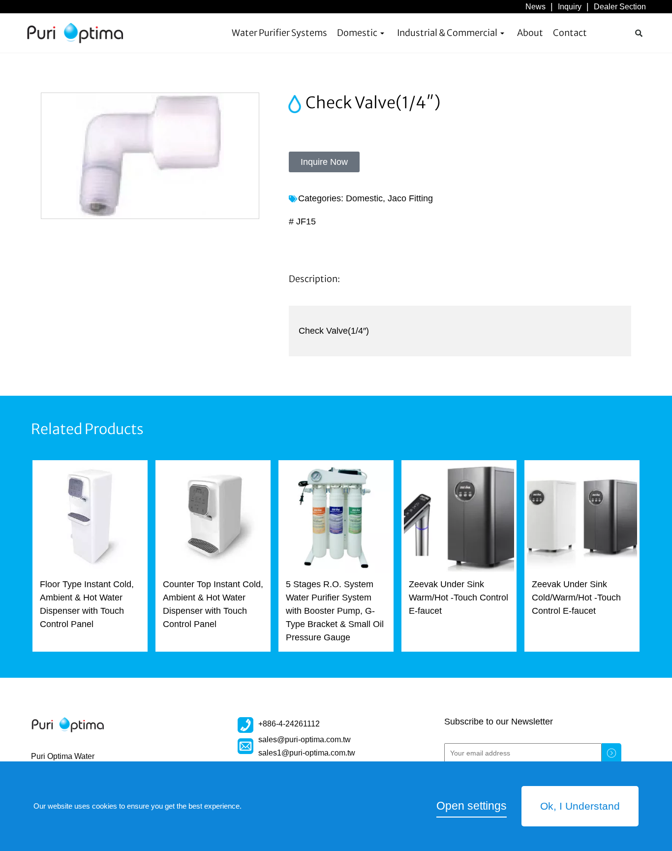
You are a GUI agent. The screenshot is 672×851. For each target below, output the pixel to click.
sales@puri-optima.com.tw (304, 739)
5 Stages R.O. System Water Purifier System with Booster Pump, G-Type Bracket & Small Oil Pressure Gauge (335, 610)
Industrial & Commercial (447, 32)
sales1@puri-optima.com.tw (306, 752)
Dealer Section (620, 6)
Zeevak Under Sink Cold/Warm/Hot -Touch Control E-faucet (576, 597)
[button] (638, 33)
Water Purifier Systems (279, 32)
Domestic (357, 32)
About (530, 32)
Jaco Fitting (410, 198)
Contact (570, 32)
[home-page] (75, 33)
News (535, 6)
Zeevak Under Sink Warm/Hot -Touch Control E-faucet (458, 597)
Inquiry (569, 6)
